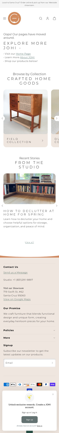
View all (29, 242)
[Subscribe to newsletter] (52, 363)
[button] (4, 18)
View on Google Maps (17, 299)
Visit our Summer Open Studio (22, 4)
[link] (47, 18)
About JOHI (27, 57)
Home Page (23, 53)
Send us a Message (15, 272)
